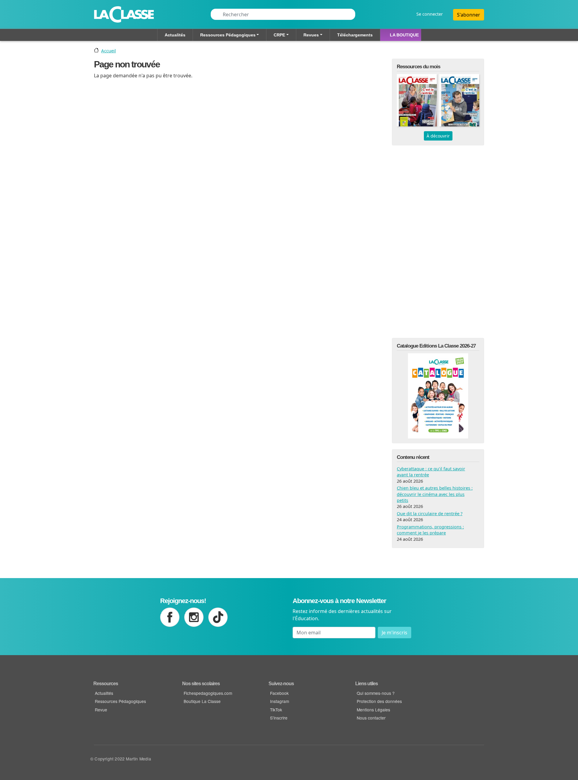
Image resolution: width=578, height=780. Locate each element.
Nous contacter (371, 718)
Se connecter (429, 14)
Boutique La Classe (202, 701)
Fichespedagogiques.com (208, 693)
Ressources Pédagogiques (228, 34)
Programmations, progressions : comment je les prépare (430, 530)
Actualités (175, 34)
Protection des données (379, 701)
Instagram (279, 701)
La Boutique (404, 34)
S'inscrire (278, 718)
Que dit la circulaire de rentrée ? (429, 513)
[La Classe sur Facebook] (169, 617)
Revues (311, 34)
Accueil (108, 51)
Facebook (279, 693)
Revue (101, 710)
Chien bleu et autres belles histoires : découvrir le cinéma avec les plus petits (435, 494)
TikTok (276, 710)
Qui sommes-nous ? (376, 693)
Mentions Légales (373, 710)
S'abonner (468, 14)
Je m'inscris (394, 632)
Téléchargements (355, 34)
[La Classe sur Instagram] (194, 617)
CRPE (279, 34)
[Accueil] (124, 14)
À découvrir (438, 136)
